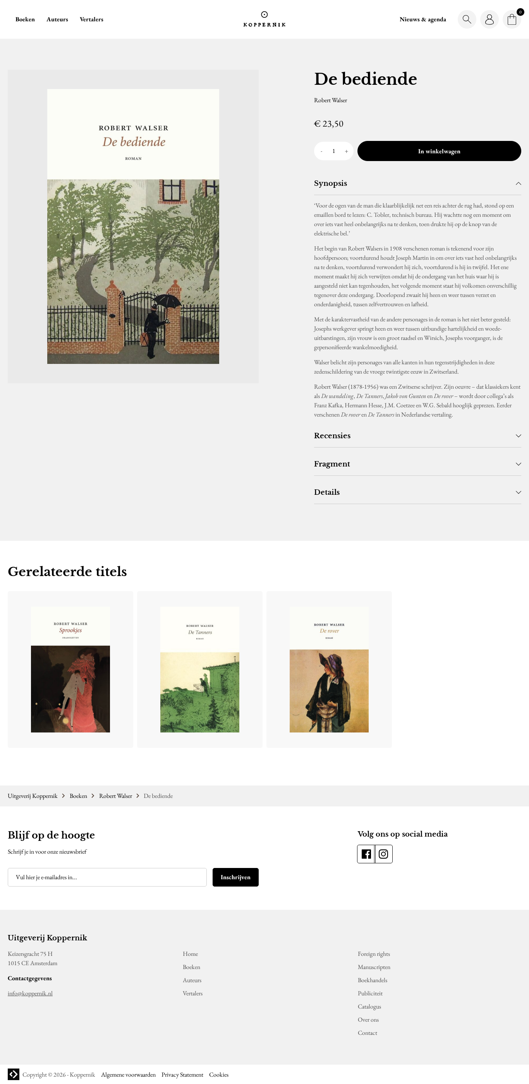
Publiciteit (370, 993)
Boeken (25, 19)
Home (190, 954)
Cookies (218, 1074)
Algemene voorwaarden (128, 1074)
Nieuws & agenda (423, 19)
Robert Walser (115, 796)
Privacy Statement (182, 1074)
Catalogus (369, 1006)
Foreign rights (374, 954)
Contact (367, 1033)
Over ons (368, 1019)
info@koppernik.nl (30, 993)
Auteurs (57, 19)
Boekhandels (372, 980)
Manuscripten (374, 967)
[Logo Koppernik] (264, 19)
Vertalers (91, 19)
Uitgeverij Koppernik (33, 796)
